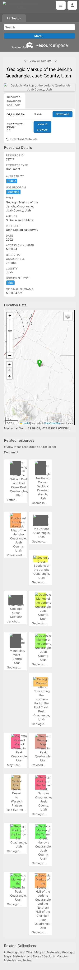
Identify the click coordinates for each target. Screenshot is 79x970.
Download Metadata (23, 139)
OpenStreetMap (52, 423)
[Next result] (55, 60)
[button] (39, 363)
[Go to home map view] (9, 364)
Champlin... (40, 503)
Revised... (39, 765)
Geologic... (39, 541)
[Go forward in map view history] (9, 370)
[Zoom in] (10, 315)
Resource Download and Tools (14, 101)
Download (62, 114)
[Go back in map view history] (9, 376)
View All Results (40, 61)
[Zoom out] (10, 355)
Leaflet (26, 423)
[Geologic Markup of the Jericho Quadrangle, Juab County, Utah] (39, 87)
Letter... (12, 500)
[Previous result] (26, 60)
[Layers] (68, 316)
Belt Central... (16, 810)
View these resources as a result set (31, 447)
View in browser (42, 126)
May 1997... (14, 765)
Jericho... (14, 621)
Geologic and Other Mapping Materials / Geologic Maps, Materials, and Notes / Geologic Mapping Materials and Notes (39, 956)
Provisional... (16, 555)
